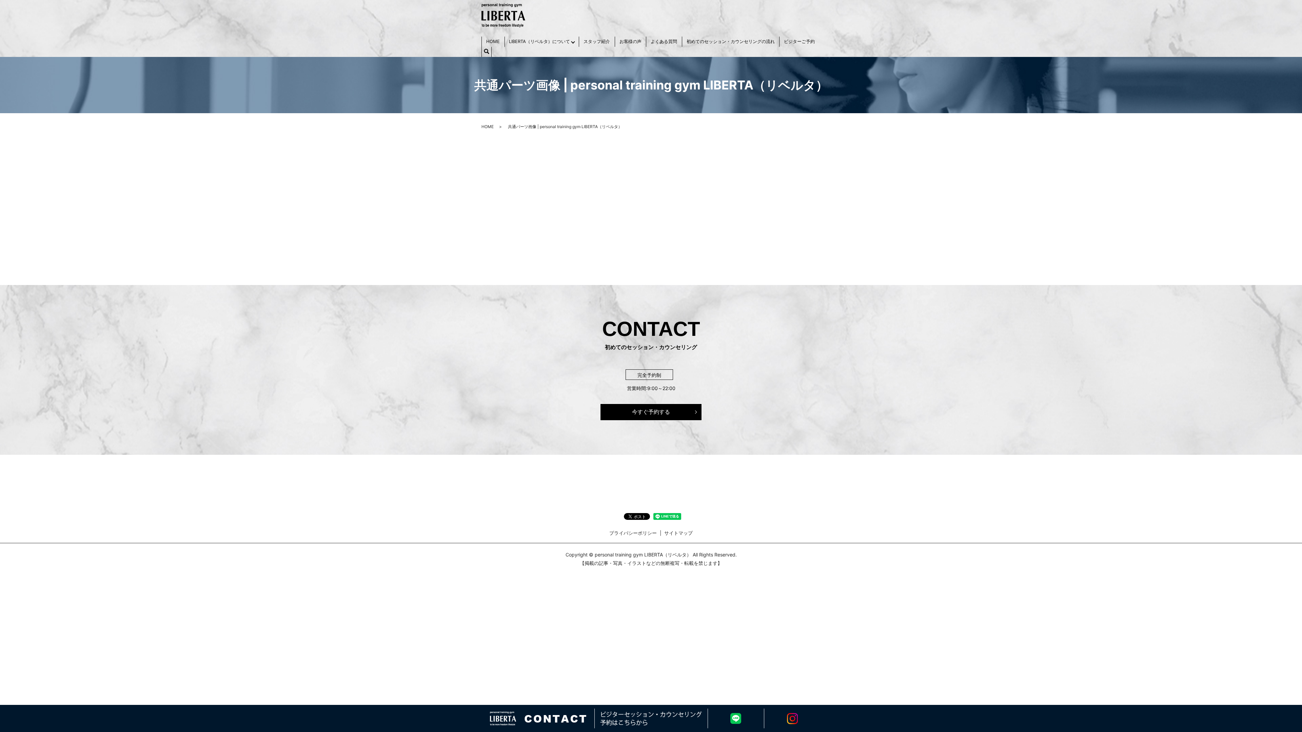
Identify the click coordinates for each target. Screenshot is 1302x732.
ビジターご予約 (799, 41)
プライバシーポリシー (633, 533)
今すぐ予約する (651, 411)
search (486, 52)
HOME (493, 41)
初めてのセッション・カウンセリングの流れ (731, 41)
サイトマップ (678, 533)
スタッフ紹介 (597, 41)
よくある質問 (664, 41)
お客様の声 (630, 41)
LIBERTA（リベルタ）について (539, 41)
